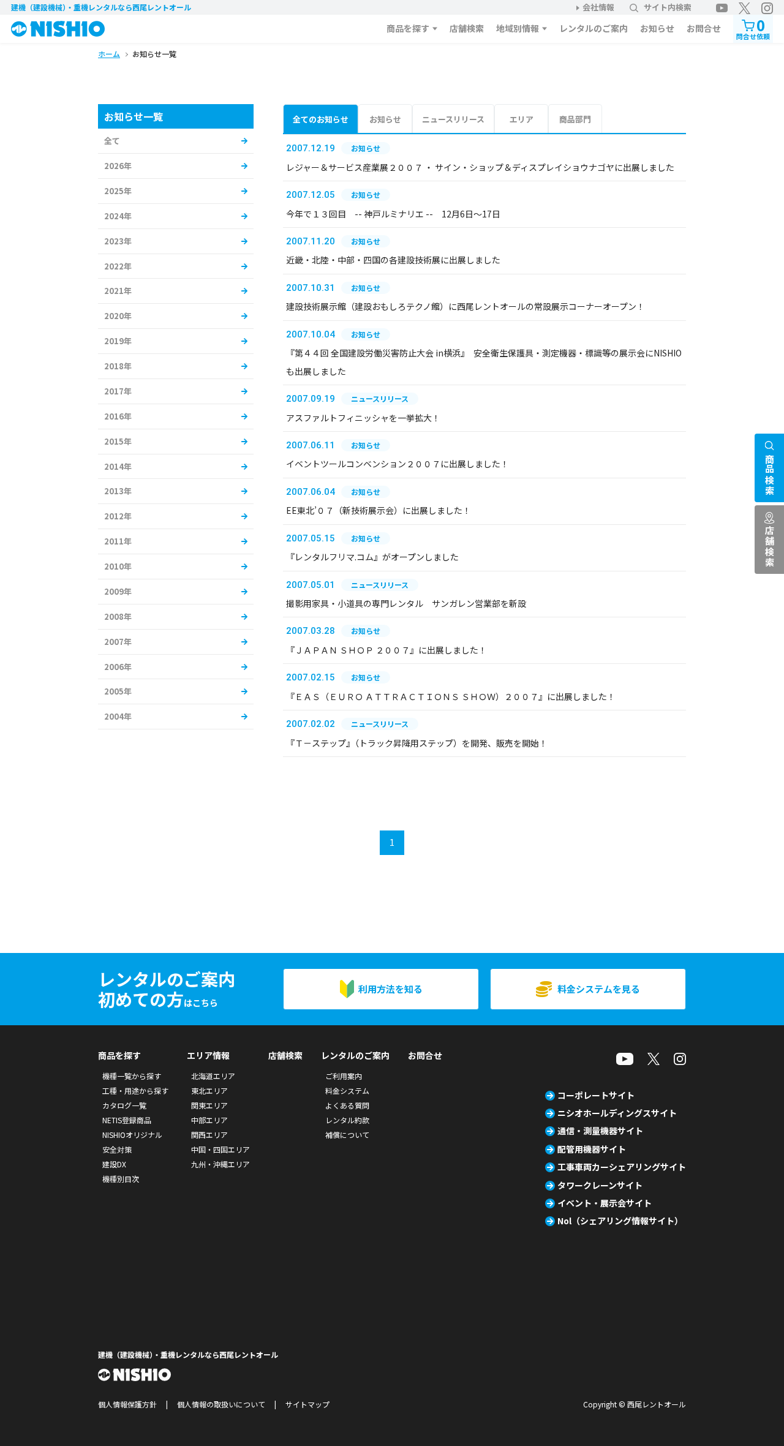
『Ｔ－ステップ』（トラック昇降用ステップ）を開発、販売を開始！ (417, 743)
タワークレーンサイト (600, 1185)
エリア (521, 119)
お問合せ (704, 28)
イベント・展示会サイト (604, 1203)
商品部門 (575, 119)
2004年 (118, 716)
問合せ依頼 (753, 28)
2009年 (118, 591)
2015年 (118, 441)
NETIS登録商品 (126, 1120)
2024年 (118, 216)
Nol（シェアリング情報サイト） (620, 1220)
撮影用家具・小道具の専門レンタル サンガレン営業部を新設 (406, 603)
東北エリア (209, 1090)
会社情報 (598, 7)
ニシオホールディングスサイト (617, 1113)
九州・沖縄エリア (220, 1164)
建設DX (114, 1164)
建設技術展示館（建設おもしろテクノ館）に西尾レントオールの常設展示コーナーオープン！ (465, 306)
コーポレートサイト (596, 1095)
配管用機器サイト (591, 1149)
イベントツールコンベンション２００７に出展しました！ (397, 464)
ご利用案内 (343, 1076)
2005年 (118, 691)
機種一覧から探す (131, 1076)
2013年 (118, 491)
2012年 (118, 516)
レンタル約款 (347, 1120)
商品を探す (407, 28)
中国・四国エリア (220, 1149)
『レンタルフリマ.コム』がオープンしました (372, 557)
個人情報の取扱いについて (221, 1404)
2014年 (118, 466)
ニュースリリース (453, 119)
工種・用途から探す (135, 1090)
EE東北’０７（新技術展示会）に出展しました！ (378, 510)
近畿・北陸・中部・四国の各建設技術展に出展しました (393, 260)
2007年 (118, 641)
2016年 (118, 416)
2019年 (118, 341)
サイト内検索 (668, 7)
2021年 (118, 290)
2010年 (118, 566)
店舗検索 (467, 28)
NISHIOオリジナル (132, 1134)
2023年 (118, 241)
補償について (347, 1134)
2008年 (118, 616)
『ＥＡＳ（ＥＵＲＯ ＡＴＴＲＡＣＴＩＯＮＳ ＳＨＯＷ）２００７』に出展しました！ (451, 696)
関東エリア (209, 1105)
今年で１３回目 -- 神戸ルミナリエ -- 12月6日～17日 (393, 214)
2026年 (118, 165)
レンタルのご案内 (593, 28)
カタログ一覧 (124, 1105)
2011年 (118, 541)
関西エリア (209, 1134)
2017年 (118, 391)
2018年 (118, 366)
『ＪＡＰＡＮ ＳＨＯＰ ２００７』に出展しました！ (386, 650)
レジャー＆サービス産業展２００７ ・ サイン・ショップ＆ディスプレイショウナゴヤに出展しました (480, 167)
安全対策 (117, 1149)
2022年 (118, 266)
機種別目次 (120, 1178)
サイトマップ (307, 1404)
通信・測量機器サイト (600, 1130)
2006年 (118, 666)
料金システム (347, 1090)
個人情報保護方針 (127, 1404)
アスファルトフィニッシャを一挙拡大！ (363, 418)
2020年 (118, 316)
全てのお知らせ (321, 119)
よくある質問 (347, 1105)
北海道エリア (213, 1076)
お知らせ (657, 28)
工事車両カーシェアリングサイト (621, 1167)
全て (112, 140)
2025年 (118, 191)
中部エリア (209, 1120)
